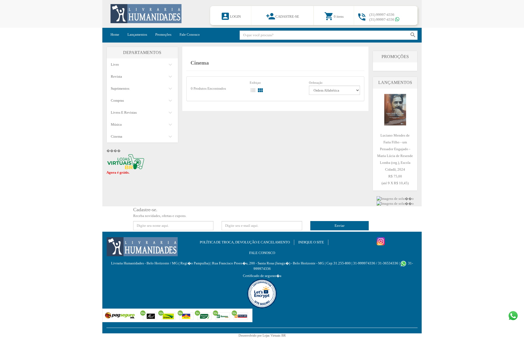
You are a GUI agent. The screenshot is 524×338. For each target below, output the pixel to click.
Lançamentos (137, 34)
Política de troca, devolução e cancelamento (245, 242)
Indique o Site (311, 242)
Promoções (163, 34)
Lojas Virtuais (272, 335)
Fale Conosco (190, 34)
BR (283, 335)
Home (115, 34)
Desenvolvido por (251, 335)
